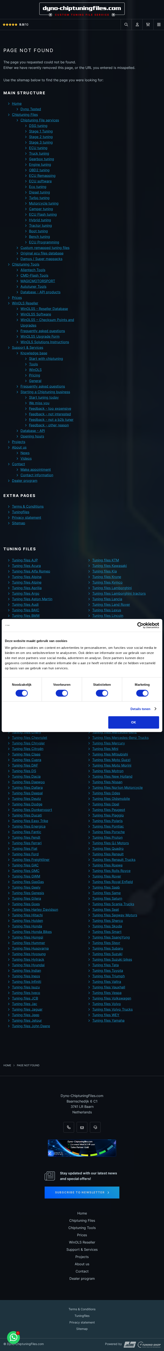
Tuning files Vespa (107, 993)
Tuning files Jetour (27, 1020)
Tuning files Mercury (108, 743)
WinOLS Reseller (25, 303)
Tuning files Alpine (26, 582)
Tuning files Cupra (26, 760)
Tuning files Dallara (27, 787)
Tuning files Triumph (108, 976)
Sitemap (18, 523)
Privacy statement (26, 517)
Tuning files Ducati (27, 815)
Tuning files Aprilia (27, 588)
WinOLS (35, 370)
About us (19, 447)
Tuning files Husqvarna (30, 948)
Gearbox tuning (41, 159)
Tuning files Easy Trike (30, 821)
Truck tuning (39, 153)
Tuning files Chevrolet (29, 737)
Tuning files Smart (107, 932)
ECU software (40, 181)
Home (17, 103)
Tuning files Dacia (26, 776)
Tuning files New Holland (112, 776)
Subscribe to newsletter (80, 1192)
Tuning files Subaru (107, 948)
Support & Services (27, 347)
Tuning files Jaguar (27, 1009)
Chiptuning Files (25, 114)
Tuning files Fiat (24, 848)
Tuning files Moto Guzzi (111, 760)
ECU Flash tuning (43, 214)
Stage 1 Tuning (41, 131)
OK (133, 722)
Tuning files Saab (106, 887)
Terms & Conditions (28, 506)
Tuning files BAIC (25, 610)
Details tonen (140, 709)
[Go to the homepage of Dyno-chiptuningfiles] (82, 9)
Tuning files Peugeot (108, 810)
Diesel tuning (39, 192)
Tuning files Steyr (106, 943)
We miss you (39, 403)
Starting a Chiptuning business (45, 392)
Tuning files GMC (26, 871)
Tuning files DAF (25, 765)
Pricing (34, 375)
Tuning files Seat (105, 909)
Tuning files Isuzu (26, 987)
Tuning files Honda (27, 926)
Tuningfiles (20, 512)
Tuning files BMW (26, 615)
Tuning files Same (106, 893)
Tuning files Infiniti (26, 981)
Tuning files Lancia (107, 599)
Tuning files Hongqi (27, 937)
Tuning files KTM (105, 560)
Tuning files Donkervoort (32, 810)
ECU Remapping (42, 175)
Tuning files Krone (106, 577)
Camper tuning (41, 209)
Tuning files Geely (26, 887)
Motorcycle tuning (44, 203)
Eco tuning (37, 186)
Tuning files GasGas (28, 882)
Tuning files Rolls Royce (111, 871)
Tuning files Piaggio (108, 815)
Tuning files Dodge (27, 804)
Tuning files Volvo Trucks (112, 1009)
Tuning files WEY (105, 1015)
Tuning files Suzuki (107, 954)
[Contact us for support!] (13, 1337)
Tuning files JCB (25, 998)
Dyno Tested (30, 109)
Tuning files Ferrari (27, 843)
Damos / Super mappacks (41, 259)
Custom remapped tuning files (44, 248)
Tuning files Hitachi (27, 915)
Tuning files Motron (107, 771)
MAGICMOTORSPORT (37, 281)
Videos (26, 458)
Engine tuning (40, 164)
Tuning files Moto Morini (111, 765)
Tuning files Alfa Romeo (31, 571)
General (35, 381)
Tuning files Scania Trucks (113, 904)
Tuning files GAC (25, 865)
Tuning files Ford (25, 854)
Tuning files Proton (107, 837)
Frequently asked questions (42, 331)
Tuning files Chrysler (28, 743)
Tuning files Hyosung (29, 954)
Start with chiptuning (46, 358)
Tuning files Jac (24, 1004)
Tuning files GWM (26, 876)
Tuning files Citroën (27, 749)
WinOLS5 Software (35, 314)
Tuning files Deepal (27, 793)
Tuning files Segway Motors (114, 915)
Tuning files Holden (27, 920)
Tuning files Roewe (107, 865)
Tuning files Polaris (107, 821)
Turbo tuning (39, 198)
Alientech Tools (32, 270)
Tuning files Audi (25, 604)
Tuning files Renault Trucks (113, 859)
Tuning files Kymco (107, 582)
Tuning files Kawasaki (109, 566)
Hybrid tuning (40, 220)
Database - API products (40, 292)
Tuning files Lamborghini (112, 588)
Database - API (32, 431)
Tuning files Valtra (106, 981)
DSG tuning (38, 125)
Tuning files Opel (105, 804)
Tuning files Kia (104, 571)
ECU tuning (38, 148)
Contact (18, 464)
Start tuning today (44, 397)
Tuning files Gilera (26, 898)
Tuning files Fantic (26, 832)
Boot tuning (38, 231)
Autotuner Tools (33, 286)
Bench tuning (39, 236)
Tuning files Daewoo (28, 782)
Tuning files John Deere (31, 1026)
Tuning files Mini (105, 749)
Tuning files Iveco (26, 993)
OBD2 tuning (39, 170)
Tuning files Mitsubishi (110, 754)
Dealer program (24, 480)
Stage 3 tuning (41, 142)
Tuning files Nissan (107, 782)
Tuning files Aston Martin (32, 599)
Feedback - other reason (49, 425)
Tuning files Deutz (26, 798)
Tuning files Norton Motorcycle (117, 787)
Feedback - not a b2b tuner (51, 419)
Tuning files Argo (25, 593)
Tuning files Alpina (26, 577)
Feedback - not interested (50, 414)
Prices (17, 297)
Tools (33, 364)
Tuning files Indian (26, 970)
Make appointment (35, 469)
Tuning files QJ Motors (110, 843)
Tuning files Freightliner (31, 859)
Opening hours (32, 436)
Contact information (36, 475)
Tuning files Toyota (107, 970)
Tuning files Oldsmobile (111, 798)
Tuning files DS (24, 771)
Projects (18, 442)
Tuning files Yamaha (108, 1020)
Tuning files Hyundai (28, 965)
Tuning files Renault (108, 854)
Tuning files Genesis (28, 893)
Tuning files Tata (105, 965)
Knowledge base (33, 353)
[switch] (62, 693)
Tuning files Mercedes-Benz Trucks (120, 737)
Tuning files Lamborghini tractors (119, 593)
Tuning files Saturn (107, 898)
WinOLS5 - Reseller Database (44, 309)
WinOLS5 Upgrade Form (40, 336)
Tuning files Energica (28, 826)
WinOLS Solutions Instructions (44, 342)
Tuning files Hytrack (28, 959)
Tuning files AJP (25, 560)
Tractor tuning (40, 225)
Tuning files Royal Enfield (112, 882)
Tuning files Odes (106, 793)
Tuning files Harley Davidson (35, 909)
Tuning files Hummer (28, 943)
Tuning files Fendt (26, 837)
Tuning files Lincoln (107, 615)
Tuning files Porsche (108, 832)
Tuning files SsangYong (111, 937)
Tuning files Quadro (108, 848)
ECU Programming (44, 242)
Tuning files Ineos (26, 976)
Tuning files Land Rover (111, 604)
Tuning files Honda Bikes (32, 932)
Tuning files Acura (26, 566)
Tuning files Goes (26, 904)
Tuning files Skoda (107, 926)
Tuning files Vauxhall (108, 987)
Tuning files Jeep (25, 1015)
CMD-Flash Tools (34, 275)
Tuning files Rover (106, 876)
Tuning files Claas (26, 754)
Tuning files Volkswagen (111, 998)
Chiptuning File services (39, 120)
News (24, 453)
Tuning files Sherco (107, 920)
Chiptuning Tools (25, 264)
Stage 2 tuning (41, 137)
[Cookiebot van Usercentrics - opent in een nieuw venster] (140, 625)
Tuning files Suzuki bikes (112, 959)
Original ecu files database (41, 253)
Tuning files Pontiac (108, 826)
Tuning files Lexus (106, 610)
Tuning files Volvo (106, 1004)
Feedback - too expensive (50, 408)
